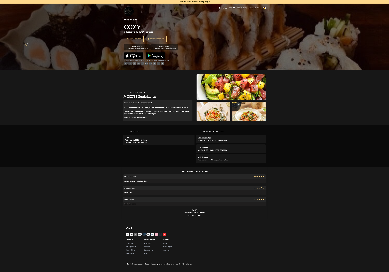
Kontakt (198, 215)
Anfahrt (191, 215)
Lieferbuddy (130, 253)
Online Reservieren (157, 39)
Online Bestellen (135, 39)
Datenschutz (148, 250)
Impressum (166, 250)
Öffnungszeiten (131, 247)
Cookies (147, 247)
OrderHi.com (187, 264)
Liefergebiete (130, 250)
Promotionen (130, 243)
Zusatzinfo (148, 243)
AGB (145, 253)
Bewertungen (167, 247)
